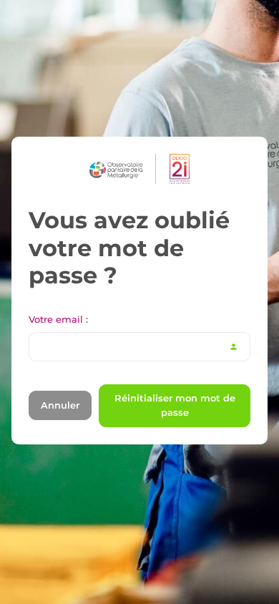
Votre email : (58, 319)
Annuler (60, 405)
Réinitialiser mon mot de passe (174, 405)
